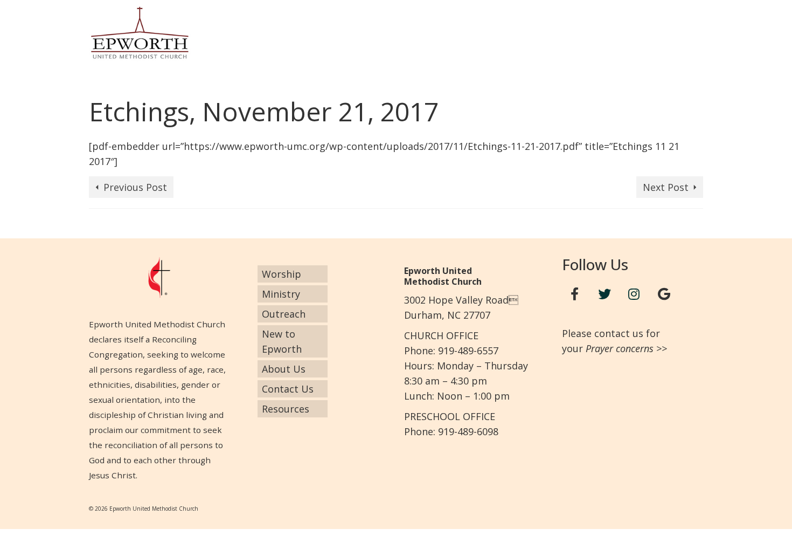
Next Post (666, 187)
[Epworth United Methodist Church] (186, 32)
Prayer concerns (620, 348)
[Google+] (664, 294)
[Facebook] (575, 294)
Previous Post (135, 187)
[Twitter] (604, 294)
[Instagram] (634, 294)
